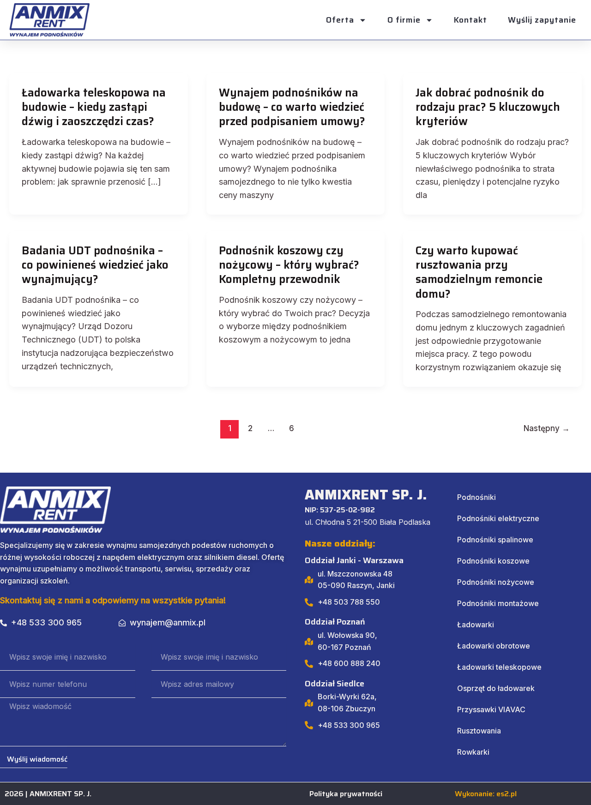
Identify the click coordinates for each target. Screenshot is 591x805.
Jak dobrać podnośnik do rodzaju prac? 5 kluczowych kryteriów (488, 107)
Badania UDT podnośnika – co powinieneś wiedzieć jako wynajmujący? (95, 265)
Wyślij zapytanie (542, 20)
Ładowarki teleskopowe (499, 667)
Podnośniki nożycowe (495, 582)
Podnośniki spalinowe (495, 539)
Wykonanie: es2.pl (486, 793)
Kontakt (470, 20)
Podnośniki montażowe (498, 603)
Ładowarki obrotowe (493, 645)
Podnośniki (476, 497)
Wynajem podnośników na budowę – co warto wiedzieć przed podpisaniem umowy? (292, 107)
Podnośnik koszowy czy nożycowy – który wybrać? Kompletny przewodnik (289, 265)
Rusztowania (479, 730)
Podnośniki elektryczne (498, 518)
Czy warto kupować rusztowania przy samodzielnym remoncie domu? (479, 272)
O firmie (404, 20)
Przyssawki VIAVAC (491, 709)
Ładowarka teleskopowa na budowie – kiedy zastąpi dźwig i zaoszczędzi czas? (94, 107)
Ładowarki (475, 624)
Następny (547, 428)
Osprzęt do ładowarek (496, 688)
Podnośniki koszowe (493, 560)
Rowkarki (473, 752)
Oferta (340, 20)
